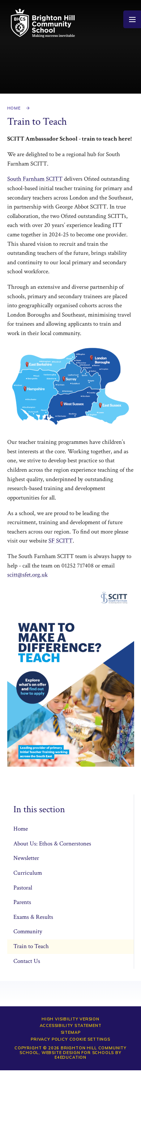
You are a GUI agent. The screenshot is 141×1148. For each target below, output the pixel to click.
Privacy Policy (49, 1039)
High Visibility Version (70, 1018)
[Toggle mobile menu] (132, 19)
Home (14, 108)
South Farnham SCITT (35, 179)
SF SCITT (60, 541)
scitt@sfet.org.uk (27, 575)
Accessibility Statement (71, 1025)
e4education (70, 1057)
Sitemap (71, 1032)
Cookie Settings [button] (89, 1039)
